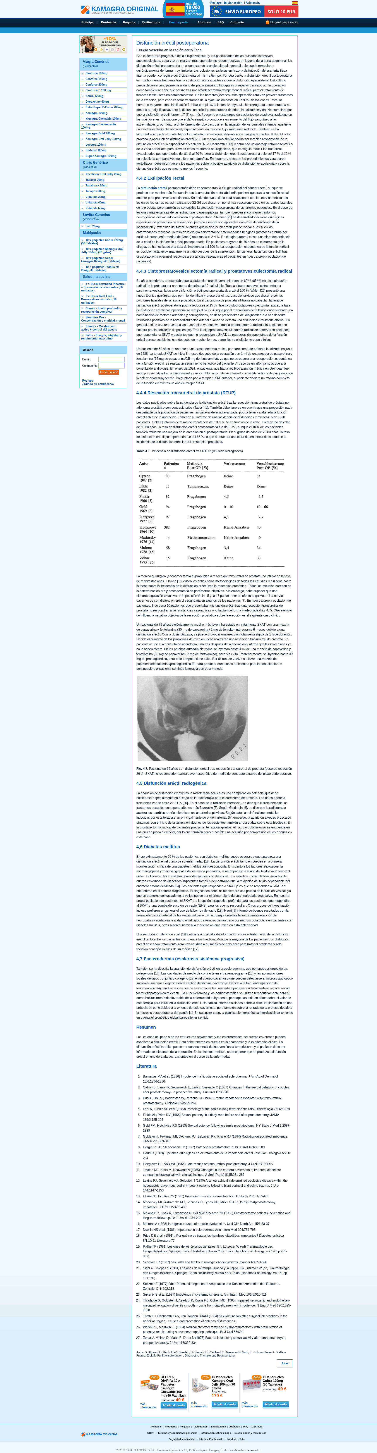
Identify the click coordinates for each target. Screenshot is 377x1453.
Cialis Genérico (95, 165)
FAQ (221, 22)
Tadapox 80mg (95, 191)
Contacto (237, 22)
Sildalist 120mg (96, 150)
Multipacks (92, 233)
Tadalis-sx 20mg (96, 185)
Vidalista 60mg (96, 208)
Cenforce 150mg (96, 79)
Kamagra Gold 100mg (100, 133)
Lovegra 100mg (96, 144)
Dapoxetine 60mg (97, 101)
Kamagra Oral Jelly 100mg (103, 139)
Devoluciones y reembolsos (250, 1433)
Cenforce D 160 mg (98, 90)
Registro (216, 2)
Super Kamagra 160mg (101, 156)
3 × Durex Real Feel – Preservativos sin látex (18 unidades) (99, 299)
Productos (109, 22)
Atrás (284, 1363)
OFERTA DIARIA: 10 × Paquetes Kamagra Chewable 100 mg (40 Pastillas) (173, 1386)
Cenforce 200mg (96, 84)
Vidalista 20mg (96, 196)
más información (148, 1405)
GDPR (150, 1433)
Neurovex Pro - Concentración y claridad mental (103, 319)
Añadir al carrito (174, 1405)
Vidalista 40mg (96, 202)
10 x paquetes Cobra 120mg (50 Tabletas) (273, 1380)
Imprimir (231, 1439)
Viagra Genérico (96, 64)
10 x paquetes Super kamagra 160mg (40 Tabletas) (100, 259)
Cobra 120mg (94, 96)
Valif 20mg (93, 226)
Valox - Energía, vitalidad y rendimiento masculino (101, 337)
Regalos (129, 22)
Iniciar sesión (233, 2)
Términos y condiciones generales (177, 1433)
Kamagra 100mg (96, 113)
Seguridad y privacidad (182, 1439)
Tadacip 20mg (95, 179)
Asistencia (253, 2)
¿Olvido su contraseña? (98, 384)
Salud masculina (96, 277)
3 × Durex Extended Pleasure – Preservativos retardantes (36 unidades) (103, 287)
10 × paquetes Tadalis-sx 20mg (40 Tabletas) (100, 268)
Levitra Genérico (96, 217)
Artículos (204, 22)
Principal (87, 22)
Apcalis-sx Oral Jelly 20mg (104, 174)
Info (242, 1439)
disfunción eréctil (154, 188)
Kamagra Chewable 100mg (103, 118)
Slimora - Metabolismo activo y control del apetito (99, 328)
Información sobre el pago (216, 1433)
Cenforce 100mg (96, 73)
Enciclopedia (178, 22)
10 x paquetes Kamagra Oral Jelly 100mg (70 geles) (102, 250)
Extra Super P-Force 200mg (104, 107)
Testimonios (151, 22)
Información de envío (211, 1439)
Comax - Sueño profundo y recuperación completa (101, 310)
